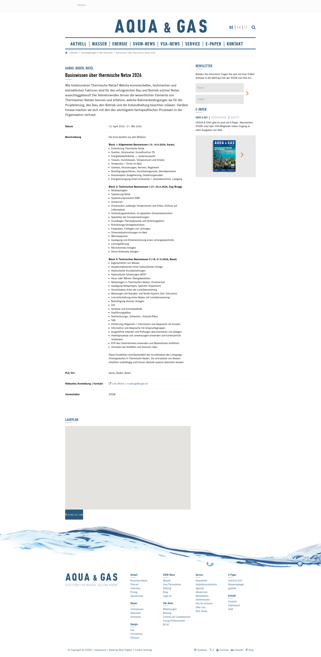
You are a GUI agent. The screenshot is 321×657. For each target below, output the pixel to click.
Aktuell (78, 44)
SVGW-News (144, 44)
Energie (120, 44)
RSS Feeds (201, 611)
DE (231, 27)
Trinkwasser (136, 609)
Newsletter (201, 580)
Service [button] (192, 44)
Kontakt (232, 601)
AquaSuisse (136, 595)
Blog (165, 592)
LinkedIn (238, 649)
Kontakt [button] (235, 44)
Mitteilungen (170, 609)
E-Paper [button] (213, 44)
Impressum (234, 605)
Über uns (200, 607)
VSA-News (170, 44)
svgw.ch (167, 595)
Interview (135, 588)
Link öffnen (117, 383)
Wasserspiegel (236, 584)
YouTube (224, 649)
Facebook (201, 649)
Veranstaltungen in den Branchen (97, 52)
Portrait (134, 584)
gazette (232, 588)
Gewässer (135, 616)
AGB (230, 609)
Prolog (133, 592)
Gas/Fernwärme (172, 584)
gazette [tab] (235, 117)
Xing (250, 649)
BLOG (166, 624)
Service (74, 52)
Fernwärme (136, 633)
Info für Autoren (204, 603)
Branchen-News (138, 580)
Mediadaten (202, 595)
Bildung (167, 588)
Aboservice (201, 592)
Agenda (200, 588)
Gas (132, 630)
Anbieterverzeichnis (206, 584)
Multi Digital (125, 649)
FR (239, 27)
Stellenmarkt (203, 599)
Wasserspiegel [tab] (219, 117)
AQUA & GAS (235, 580)
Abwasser (135, 613)
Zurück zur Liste (75, 514)
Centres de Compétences (176, 616)
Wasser (99, 44)
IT (246, 27)
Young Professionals (174, 620)
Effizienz (134, 637)
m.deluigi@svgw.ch (137, 383)
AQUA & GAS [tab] (201, 117)
